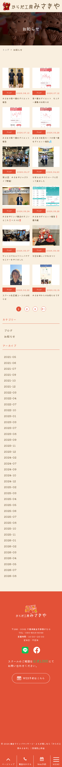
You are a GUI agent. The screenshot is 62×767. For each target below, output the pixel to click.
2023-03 (10, 422)
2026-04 (10, 558)
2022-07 (10, 404)
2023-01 (10, 416)
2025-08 (10, 523)
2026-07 (10, 570)
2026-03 (10, 552)
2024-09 (10, 469)
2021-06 (10, 363)
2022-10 (10, 410)
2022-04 (10, 398)
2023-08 (10, 434)
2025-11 (10, 534)
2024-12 (10, 481)
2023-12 (10, 452)
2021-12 (10, 386)
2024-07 (10, 463)
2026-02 (10, 546)
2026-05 (10, 564)
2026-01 (10, 540)
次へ (43, 308)
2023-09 (10, 440)
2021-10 (10, 380)
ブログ (8, 330)
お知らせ (9, 336)
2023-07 (10, 428)
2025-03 (10, 493)
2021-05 (10, 357)
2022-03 (10, 392)
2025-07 (10, 517)
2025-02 (10, 487)
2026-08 (10, 576)
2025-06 (10, 511)
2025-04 (10, 499)
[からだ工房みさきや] (31, 6)
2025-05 (10, 505)
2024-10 (10, 475)
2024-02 (10, 457)
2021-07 (10, 369)
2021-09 (10, 375)
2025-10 (10, 528)
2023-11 (10, 446)
